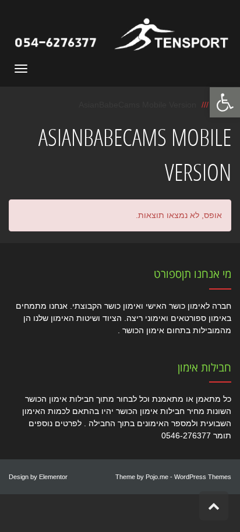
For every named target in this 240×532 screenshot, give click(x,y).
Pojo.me (157, 476)
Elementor (53, 476)
